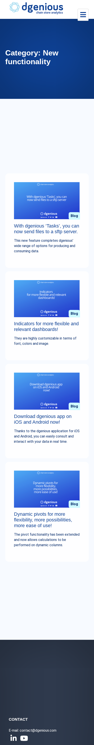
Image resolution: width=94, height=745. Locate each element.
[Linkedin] (13, 738)
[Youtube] (23, 738)
